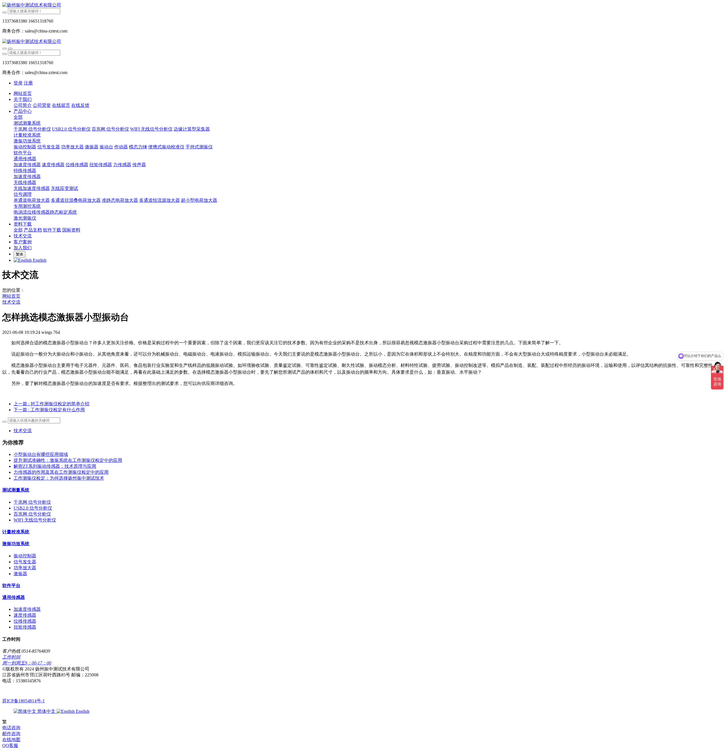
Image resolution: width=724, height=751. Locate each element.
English (82, 711)
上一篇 (51, 403)
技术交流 (11, 302)
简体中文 (46, 711)
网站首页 (23, 93)
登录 (18, 83)
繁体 (19, 254)
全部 (18, 117)
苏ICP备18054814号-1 (23, 700)
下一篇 (49, 409)
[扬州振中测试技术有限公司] (362, 5)
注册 (28, 83)
